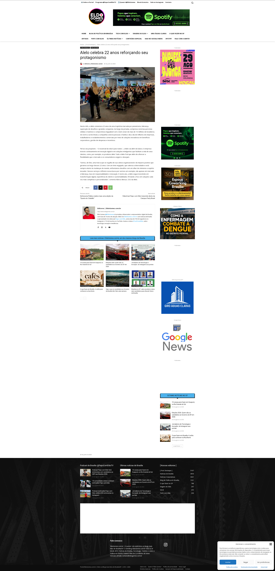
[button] (271, 544)
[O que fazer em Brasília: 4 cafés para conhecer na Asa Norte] (92, 278)
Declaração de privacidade (249, 567)
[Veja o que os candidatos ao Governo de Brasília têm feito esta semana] (117, 278)
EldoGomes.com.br (130, 217)
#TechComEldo (138, 221)
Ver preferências (263, 562)
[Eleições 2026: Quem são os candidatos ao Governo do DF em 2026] (117, 252)
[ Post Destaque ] (90, 44)
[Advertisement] (117, 320)
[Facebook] (95, 187)
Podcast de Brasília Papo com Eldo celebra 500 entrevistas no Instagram (102, 493)
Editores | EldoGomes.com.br (94, 64)
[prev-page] (81, 298)
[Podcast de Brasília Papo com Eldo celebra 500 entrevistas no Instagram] (85, 493)
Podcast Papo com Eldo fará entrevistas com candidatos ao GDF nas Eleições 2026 (102, 472)
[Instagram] (102, 227)
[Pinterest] (105, 187)
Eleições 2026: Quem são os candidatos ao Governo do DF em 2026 (116, 264)
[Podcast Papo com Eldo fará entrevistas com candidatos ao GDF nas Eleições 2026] (85, 472)
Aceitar (228, 562)
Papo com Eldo (120, 219)
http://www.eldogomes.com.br (105, 211)
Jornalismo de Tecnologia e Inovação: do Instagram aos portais (181, 426)
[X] (100, 187)
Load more (176, 446)
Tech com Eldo (94, 47)
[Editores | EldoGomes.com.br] (81, 64)
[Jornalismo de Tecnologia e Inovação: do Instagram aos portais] (143, 252)
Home (82, 44)
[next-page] (85, 298)
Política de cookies (232, 567)
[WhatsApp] (110, 187)
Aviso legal (264, 567)
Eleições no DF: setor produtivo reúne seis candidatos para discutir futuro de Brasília (143, 291)
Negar (245, 562)
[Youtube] (109, 227)
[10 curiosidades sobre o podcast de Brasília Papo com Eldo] (85, 483)
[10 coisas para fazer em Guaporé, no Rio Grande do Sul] (92, 252)
